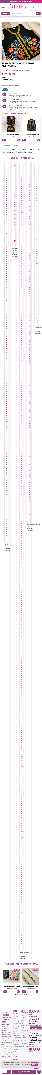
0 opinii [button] (14, 70)
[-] (9, 1072)
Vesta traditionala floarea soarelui (11, 134)
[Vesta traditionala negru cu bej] (31, 124)
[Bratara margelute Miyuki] (11, 976)
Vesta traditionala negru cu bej (31, 134)
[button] (24, 1072)
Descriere (6, 145)
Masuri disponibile (4, 79)
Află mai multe (26, 1065)
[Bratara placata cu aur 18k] (30, 976)
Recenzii (16, 145)
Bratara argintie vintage (30, 986)
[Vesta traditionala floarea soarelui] (11, 124)
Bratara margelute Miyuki (12, 986)
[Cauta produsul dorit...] (38, 13)
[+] (9, 1071)
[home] (12, 18)
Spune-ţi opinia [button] (23, 70)
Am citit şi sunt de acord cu (35, 1036)
